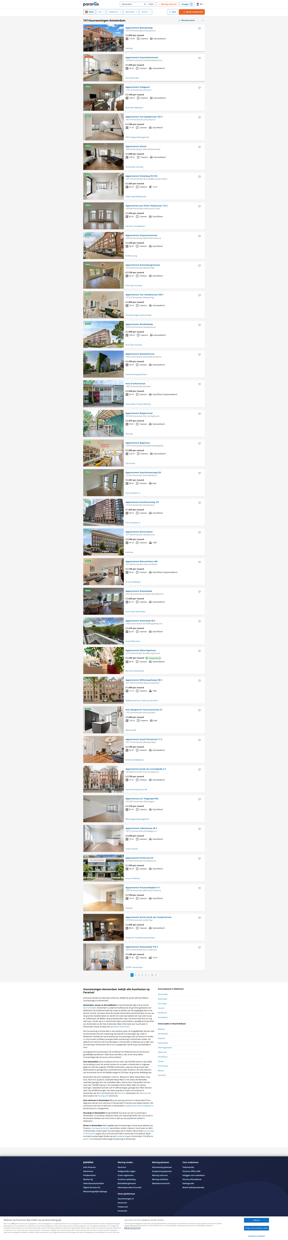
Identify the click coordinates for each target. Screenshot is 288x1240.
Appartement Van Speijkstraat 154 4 (144, 116)
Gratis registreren (126, 1175)
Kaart (174, 12)
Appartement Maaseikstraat (140, 354)
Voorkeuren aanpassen (256, 1236)
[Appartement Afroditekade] (103, 334)
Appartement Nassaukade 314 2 (142, 946)
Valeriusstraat (145, 1093)
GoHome (129, 552)
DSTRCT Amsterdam (134, 967)
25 (152, 975)
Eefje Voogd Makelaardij (136, 196)
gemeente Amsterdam (120, 1026)
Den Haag (162, 1003)
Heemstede (163, 1043)
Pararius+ (122, 1167)
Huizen (161, 1061)
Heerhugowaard (165, 1047)
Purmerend (163, 1066)
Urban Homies (132, 849)
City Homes (130, 463)
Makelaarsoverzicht (161, 1183)
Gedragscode (188, 1183)
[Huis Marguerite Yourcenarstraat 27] (103, 719)
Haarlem (161, 1038)
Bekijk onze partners (132, 1228)
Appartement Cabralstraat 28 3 (141, 828)
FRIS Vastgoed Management (137, 137)
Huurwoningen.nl (126, 1198)
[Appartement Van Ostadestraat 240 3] (103, 304)
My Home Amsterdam (135, 671)
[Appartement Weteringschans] (103, 660)
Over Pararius (89, 1167)
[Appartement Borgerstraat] (103, 423)
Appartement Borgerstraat (139, 413)
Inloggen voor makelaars (193, 1175)
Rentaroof (122, 1202)
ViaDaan (129, 908)
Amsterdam (163, 994)
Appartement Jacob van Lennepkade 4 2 (146, 769)
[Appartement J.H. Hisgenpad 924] (103, 808)
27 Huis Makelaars (133, 582)
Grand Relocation (133, 641)
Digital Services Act (91, 1187)
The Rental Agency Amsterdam (139, 315)
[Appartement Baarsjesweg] (103, 37)
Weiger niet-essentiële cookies (256, 1228)
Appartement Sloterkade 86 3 (140, 620)
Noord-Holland (89, 1008)
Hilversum (162, 1052)
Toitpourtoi (123, 1207)
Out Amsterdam (132, 78)
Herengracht (103, 1096)
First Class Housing (134, 285)
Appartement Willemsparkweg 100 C (144, 680)
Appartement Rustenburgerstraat (143, 265)
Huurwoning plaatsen (162, 1167)
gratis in (86, 1139)
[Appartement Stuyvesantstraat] (103, 245)
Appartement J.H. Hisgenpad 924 (142, 798)
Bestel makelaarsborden (193, 1187)
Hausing (129, 48)
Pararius (91, 4)
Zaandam (162, 1075)
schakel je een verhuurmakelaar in (138, 1105)
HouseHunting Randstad (136, 374)
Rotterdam (162, 999)
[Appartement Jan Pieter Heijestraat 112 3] (103, 215)
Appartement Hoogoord (138, 87)
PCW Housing (131, 256)
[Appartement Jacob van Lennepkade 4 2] (103, 779)
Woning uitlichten (160, 1179)
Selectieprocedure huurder (130, 1187)
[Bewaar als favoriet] (199, 28)
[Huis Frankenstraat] (103, 393)
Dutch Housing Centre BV (136, 789)
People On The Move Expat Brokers (140, 937)
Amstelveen (163, 1017)
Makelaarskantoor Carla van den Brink (142, 700)
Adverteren (88, 1171)
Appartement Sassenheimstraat (142, 57)
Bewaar (194, 12)
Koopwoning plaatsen (162, 1171)
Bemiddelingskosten (127, 1183)
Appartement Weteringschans (141, 650)
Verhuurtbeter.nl (133, 493)
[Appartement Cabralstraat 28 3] (103, 838)
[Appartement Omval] (103, 156)
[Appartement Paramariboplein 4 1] (103, 897)
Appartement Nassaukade (139, 591)
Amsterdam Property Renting (138, 404)
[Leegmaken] (145, 4)
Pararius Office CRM (191, 1171)
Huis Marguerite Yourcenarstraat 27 (144, 709)
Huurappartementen (100, 1128)
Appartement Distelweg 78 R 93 (141, 176)
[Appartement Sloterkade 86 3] (103, 630)
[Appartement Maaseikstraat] (103, 364)
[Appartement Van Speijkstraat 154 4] (103, 126)
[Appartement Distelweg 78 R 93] (103, 186)
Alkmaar (161, 1029)
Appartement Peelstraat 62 (139, 858)
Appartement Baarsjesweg (139, 27)
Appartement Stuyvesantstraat (141, 235)
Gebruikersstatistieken (93, 1183)
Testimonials (188, 1167)
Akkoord (256, 1220)
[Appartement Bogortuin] (103, 453)
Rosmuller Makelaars (134, 107)
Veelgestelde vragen (126, 1171)
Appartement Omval (136, 146)
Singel (102, 1093)
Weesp (161, 1070)
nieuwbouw (121, 1136)
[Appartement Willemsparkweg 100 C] (103, 690)
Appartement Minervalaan (139, 531)
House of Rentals (133, 878)
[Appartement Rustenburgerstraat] (103, 275)
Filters (91, 12)
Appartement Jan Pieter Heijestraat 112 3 (147, 205)
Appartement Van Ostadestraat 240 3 (144, 294)
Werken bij (88, 1179)
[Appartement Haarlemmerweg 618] (103, 482)
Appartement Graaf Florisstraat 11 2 (144, 739)
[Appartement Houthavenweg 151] (103, 512)
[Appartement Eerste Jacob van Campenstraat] (103, 927)
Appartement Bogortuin (138, 442)
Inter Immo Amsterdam (135, 611)
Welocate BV (131, 730)
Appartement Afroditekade (139, 324)
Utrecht (161, 1008)
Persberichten (89, 1175)
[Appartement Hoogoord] (103, 97)
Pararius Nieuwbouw (191, 1179)
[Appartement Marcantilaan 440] (103, 571)
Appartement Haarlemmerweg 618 (143, 472)
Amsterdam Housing (134, 167)
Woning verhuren (160, 1175)
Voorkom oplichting (126, 1179)
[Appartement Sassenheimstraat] (103, 67)
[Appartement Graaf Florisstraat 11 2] (103, 749)
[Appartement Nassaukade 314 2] (103, 957)
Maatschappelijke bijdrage (95, 1191)
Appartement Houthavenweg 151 (142, 502)
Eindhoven (162, 1012)
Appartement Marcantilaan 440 (141, 561)
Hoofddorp (162, 1056)
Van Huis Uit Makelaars (135, 226)
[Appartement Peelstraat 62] (103, 868)
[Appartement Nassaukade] (103, 601)
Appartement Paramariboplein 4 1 (143, 887)
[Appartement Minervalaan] (103, 541)
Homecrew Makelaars (135, 760)
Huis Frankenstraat (135, 383)
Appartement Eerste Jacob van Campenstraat (148, 917)
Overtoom (121, 1093)
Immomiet (122, 1211)
